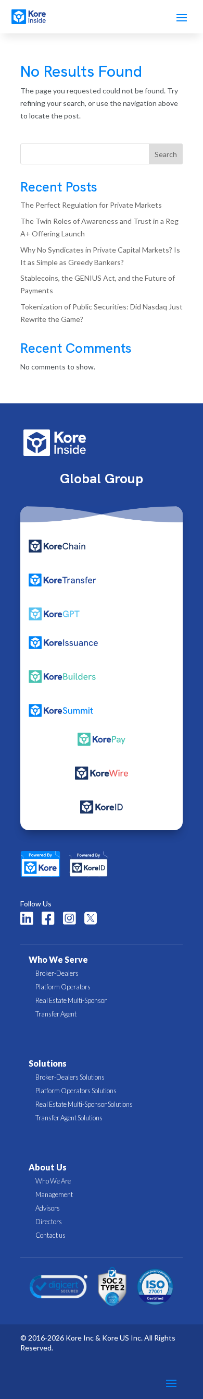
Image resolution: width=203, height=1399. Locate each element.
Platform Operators (63, 987)
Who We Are (53, 1181)
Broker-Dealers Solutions (70, 1077)
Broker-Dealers (57, 973)
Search (166, 154)
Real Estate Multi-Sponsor (71, 1000)
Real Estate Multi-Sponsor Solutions (84, 1104)
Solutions (48, 1063)
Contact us (50, 1235)
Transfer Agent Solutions (69, 1118)
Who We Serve (58, 959)
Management (54, 1194)
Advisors (47, 1208)
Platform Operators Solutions (76, 1090)
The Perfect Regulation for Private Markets (91, 204)
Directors (48, 1221)
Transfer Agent (56, 1014)
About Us (48, 1167)
